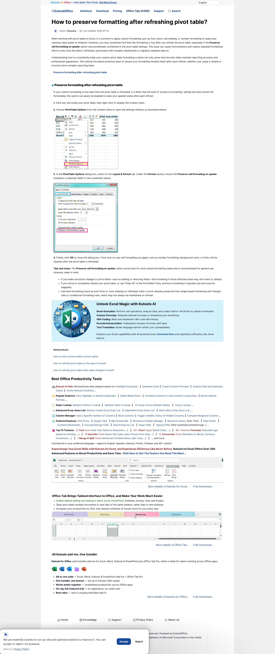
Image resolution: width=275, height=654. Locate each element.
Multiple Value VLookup (117, 405)
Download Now (165, 334)
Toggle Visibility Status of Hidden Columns (160, 415)
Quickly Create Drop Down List (103, 410)
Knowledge (90, 619)
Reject (139, 641)
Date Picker (209, 420)
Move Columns (126, 415)
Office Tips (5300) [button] (138, 10)
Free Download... (203, 486)
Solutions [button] (86, 10)
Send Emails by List (123, 424)
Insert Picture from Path (137, 434)
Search (176, 10)
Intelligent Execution (127, 386)
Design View (100, 420)
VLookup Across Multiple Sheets (152, 405)
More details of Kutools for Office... (168, 596)
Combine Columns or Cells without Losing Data (171, 395)
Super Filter (145, 424)
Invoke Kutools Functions (80, 390)
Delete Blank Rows (130, 395)
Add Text (97, 430)
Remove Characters (113, 430)
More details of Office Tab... (172, 544)
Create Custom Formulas (175, 386)
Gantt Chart (160, 430)
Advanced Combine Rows (116, 438)
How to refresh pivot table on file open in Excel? (79, 363)
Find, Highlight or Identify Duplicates (96, 395)
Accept (123, 641)
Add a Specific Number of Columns (95, 415)
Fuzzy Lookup (182, 405)
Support (159, 10)
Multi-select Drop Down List (174, 410)
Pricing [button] (117, 10)
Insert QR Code (114, 434)
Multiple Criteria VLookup (87, 405)
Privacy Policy (144, 619)
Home (64, 619)
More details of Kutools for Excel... (168, 486)
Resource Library (176, 420)
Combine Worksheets (68, 424)
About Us (173, 619)
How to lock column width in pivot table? (75, 356)
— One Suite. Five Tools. (84, 2)
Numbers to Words (193, 434)
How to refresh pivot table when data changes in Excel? (83, 370)
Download (102, 10)
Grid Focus (83, 420)
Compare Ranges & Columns (202, 415)
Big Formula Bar (119, 420)
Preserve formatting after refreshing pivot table (80, 72)
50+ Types (142, 430)
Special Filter (163, 424)
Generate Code (150, 386)
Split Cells (137, 438)
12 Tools (83, 430)
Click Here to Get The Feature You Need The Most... (154, 453)
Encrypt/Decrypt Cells (97, 424)
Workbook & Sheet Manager (148, 420)
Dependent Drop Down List (140, 410)
